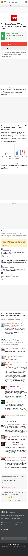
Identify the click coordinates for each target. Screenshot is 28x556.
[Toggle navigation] (26, 2)
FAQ (2, 527)
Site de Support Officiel (9, 487)
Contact (3, 531)
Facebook (17, 527)
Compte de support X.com (10, 483)
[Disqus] (14, 264)
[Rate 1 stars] (9, 497)
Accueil (2, 5)
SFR (12, 5)
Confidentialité (4, 529)
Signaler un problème (14, 44)
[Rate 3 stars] (14, 497)
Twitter (16, 524)
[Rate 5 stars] (19, 497)
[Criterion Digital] (14, 544)
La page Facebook (8, 485)
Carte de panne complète (15, 48)
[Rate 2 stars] (11, 497)
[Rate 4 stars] (16, 497)
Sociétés (8, 5)
